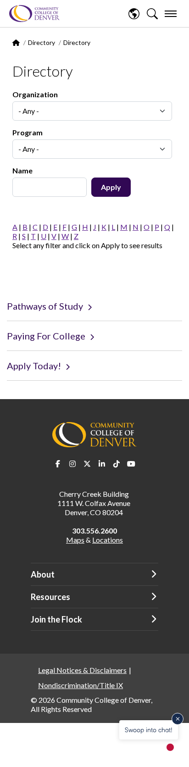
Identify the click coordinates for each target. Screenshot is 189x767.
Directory (41, 42)
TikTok (116, 463)
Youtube (131, 463)
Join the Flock (56, 619)
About (43, 574)
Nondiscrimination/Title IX (80, 685)
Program (27, 132)
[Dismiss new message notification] (177, 719)
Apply (111, 187)
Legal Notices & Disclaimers (82, 670)
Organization (35, 94)
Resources (50, 596)
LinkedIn (101, 463)
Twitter (87, 463)
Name (22, 170)
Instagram (72, 463)
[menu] (170, 14)
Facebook (57, 463)
